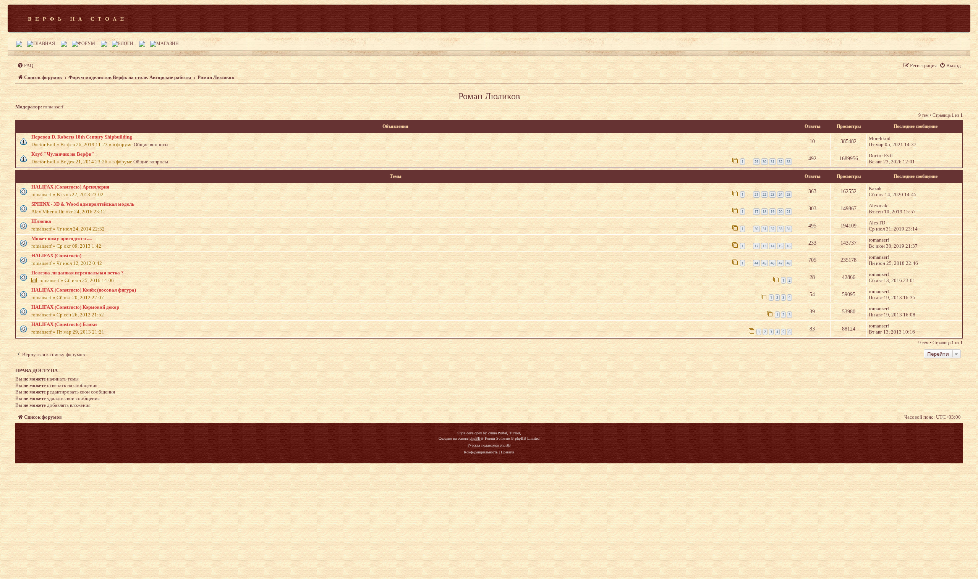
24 (780, 194)
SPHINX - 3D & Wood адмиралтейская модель (82, 204)
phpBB (475, 438)
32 (780, 161)
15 (780, 246)
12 (756, 246)
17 (756, 211)
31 (772, 161)
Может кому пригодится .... (61, 238)
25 (788, 194)
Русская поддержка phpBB (489, 445)
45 (764, 263)
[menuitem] (25, 65)
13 (764, 246)
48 (788, 263)
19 (772, 211)
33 (788, 161)
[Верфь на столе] (76, 18)
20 (780, 211)
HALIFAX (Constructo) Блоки (64, 324)
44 (756, 263)
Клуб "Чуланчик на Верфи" (62, 154)
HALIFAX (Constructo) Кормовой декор (75, 307)
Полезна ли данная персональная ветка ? (77, 273)
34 (788, 228)
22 (764, 194)
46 (772, 263)
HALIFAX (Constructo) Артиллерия (70, 187)
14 (772, 246)
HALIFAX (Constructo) (56, 255)
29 (756, 161)
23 (772, 194)
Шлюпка (41, 221)
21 (756, 194)
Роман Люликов (489, 96)
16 (788, 246)
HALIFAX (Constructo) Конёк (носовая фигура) (83, 290)
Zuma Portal (497, 433)
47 (780, 263)
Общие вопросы (151, 144)
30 (764, 161)
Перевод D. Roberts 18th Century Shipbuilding (81, 137)
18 (764, 211)
